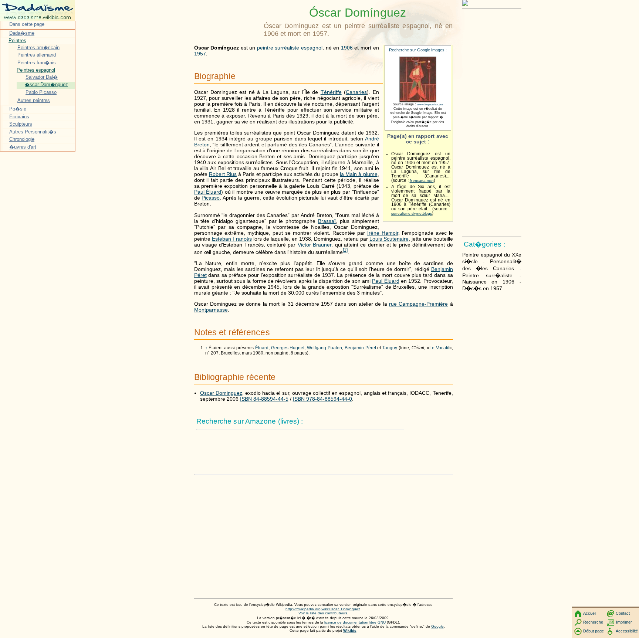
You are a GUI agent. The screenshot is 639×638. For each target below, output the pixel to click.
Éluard (261, 347)
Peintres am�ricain (38, 47)
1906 (347, 48)
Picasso (211, 198)
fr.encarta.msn (422, 181)
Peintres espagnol (36, 70)
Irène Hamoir (382, 233)
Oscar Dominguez (221, 393)
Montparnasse (211, 310)
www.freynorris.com (430, 104)
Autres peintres (33, 100)
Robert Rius (223, 174)
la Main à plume (359, 174)
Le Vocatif (439, 347)
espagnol (311, 48)
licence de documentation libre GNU (355, 622)
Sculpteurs (20, 124)
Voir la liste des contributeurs (322, 613)
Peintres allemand (36, 55)
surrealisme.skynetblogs (411, 213)
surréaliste (287, 48)
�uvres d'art (22, 147)
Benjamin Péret (360, 347)
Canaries (356, 92)
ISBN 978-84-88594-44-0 (322, 399)
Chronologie (21, 139)
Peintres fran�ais (36, 62)
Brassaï (327, 221)
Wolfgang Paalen (324, 347)
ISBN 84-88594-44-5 (264, 399)
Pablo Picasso (41, 92)
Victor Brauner (314, 245)
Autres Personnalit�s (32, 132)
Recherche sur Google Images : (418, 50)
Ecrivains (19, 116)
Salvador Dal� (42, 77)
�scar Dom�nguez (46, 84)
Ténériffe (331, 92)
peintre (265, 48)
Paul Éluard (208, 192)
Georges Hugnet (288, 347)
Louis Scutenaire (389, 239)
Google (437, 626)
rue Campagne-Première (418, 304)
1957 (200, 54)
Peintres (17, 40)
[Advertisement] (227, 24)
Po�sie (17, 109)
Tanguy (389, 347)
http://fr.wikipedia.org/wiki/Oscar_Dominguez (322, 609)
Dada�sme (21, 33)
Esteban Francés (232, 239)
